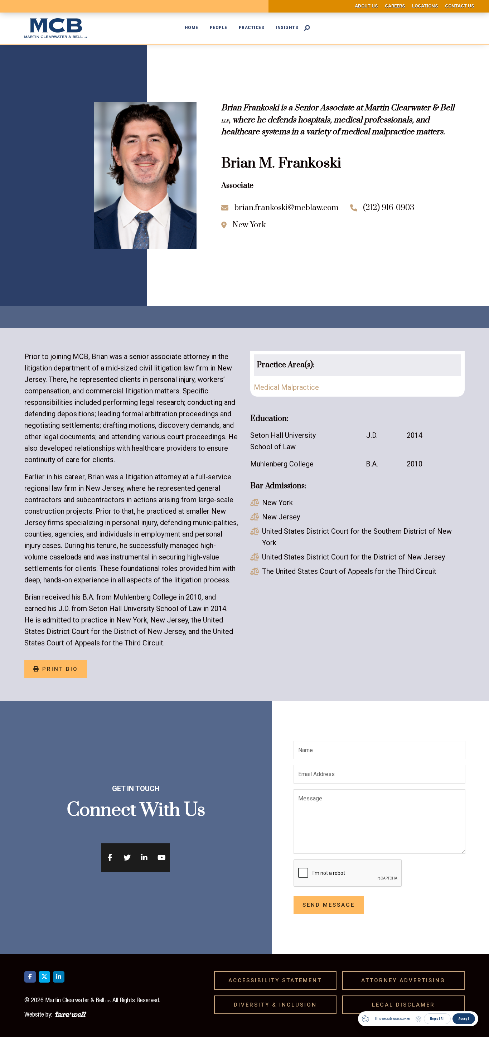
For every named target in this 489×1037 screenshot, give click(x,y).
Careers (395, 6)
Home (191, 27)
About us (366, 6)
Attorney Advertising (405, 980)
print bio (55, 669)
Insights (287, 27)
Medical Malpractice (286, 387)
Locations (425, 6)
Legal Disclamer (406, 1005)
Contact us (459, 6)
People (218, 27)
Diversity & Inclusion (278, 1005)
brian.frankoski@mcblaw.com (286, 208)
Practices (252, 27)
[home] (60, 28)
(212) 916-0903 (388, 208)
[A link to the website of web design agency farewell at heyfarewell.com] (70, 1013)
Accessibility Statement (277, 980)
